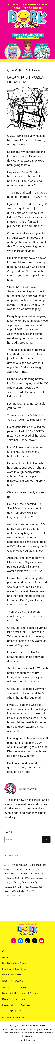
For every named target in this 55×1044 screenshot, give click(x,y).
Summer (10, 891)
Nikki (28, 70)
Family (34, 869)
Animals (9, 865)
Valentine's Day (25, 891)
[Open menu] (27, 60)
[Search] (46, 839)
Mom (8, 883)
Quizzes (10, 887)
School (23, 887)
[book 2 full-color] (12, 52)
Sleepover (36, 887)
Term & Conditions (26, 1040)
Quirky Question (25, 882)
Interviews (41, 878)
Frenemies (11, 873)
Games (38, 874)
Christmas (38, 864)
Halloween (11, 878)
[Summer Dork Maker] (42, 52)
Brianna (36, 70)
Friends (26, 873)
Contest (9, 869)
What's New (12, 895)
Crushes (21, 869)
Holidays (27, 878)
